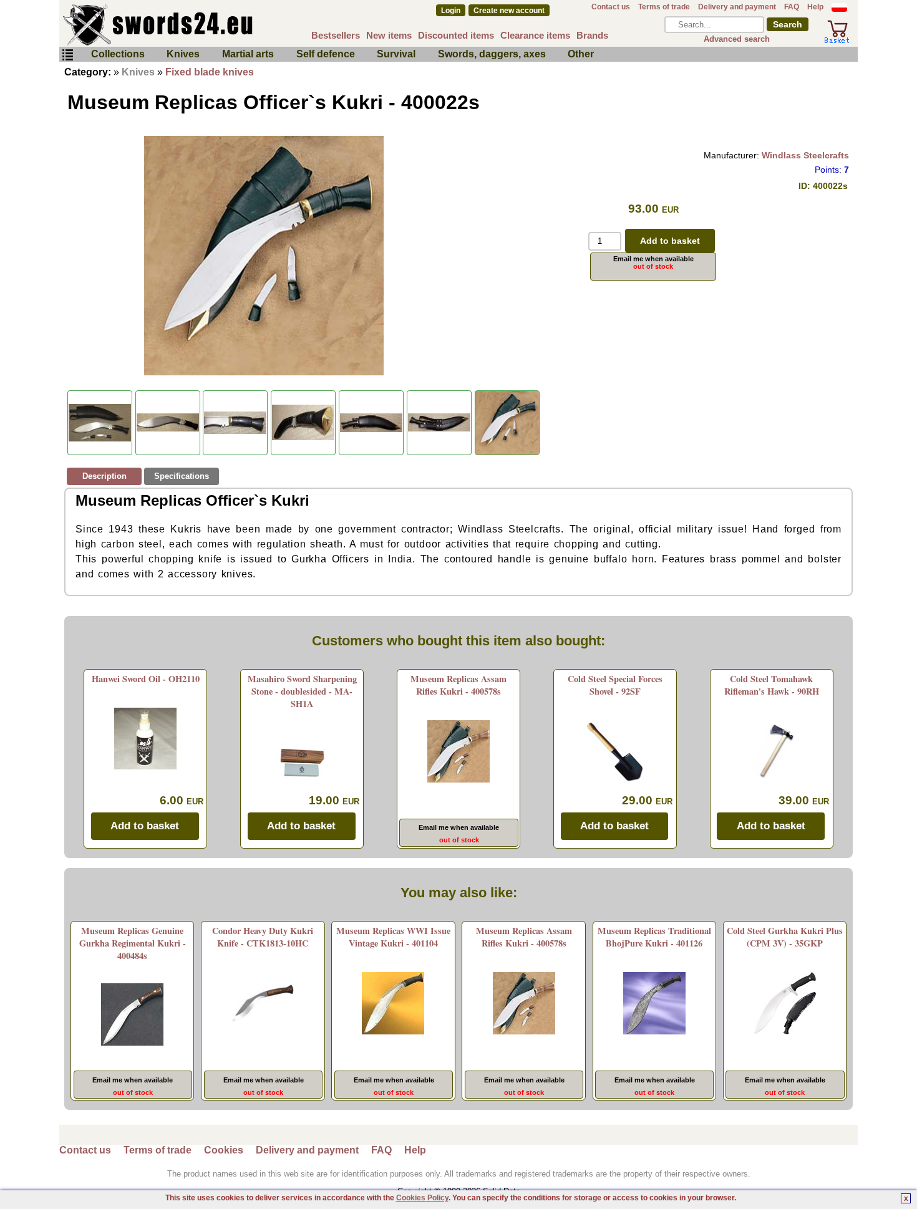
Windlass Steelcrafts (805, 155)
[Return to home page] (199, 25)
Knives (183, 54)
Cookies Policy (422, 1197)
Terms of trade (664, 7)
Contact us (610, 7)
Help (815, 7)
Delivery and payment (737, 7)
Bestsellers (335, 35)
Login (450, 10)
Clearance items (535, 35)
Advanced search (737, 39)
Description (104, 476)
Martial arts (248, 54)
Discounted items (456, 35)
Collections (118, 54)
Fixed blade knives (209, 72)
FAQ (791, 7)
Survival (396, 54)
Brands (592, 35)
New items (389, 35)
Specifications (181, 476)
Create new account (509, 10)
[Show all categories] (67, 55)
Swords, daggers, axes (492, 54)
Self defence (325, 54)
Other (581, 54)
